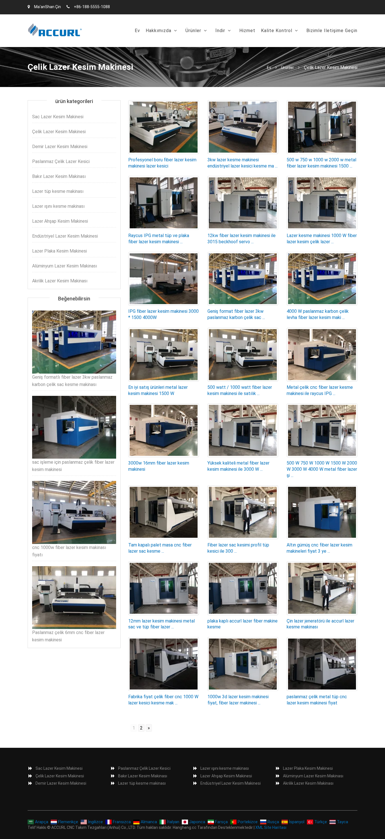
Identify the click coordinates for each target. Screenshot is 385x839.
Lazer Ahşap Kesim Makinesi (60, 221)
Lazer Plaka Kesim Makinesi (59, 251)
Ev (137, 30)
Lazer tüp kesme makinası (57, 191)
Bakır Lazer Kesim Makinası (59, 176)
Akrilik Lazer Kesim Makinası (59, 281)
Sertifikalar (275, 45)
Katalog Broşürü (234, 45)
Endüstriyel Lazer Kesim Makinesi (65, 236)
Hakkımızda (158, 30)
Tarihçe (156, 45)
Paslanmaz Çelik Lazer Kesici (61, 161)
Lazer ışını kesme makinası (58, 206)
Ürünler (193, 30)
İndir (220, 30)
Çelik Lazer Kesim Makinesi (59, 131)
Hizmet (247, 30)
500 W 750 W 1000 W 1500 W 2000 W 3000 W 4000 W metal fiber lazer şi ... (322, 469)
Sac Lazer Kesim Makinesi (215, 45)
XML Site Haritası (270, 827)
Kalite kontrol (276, 30)
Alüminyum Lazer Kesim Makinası (64, 266)
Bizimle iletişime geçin (331, 30)
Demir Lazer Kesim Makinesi (59, 146)
